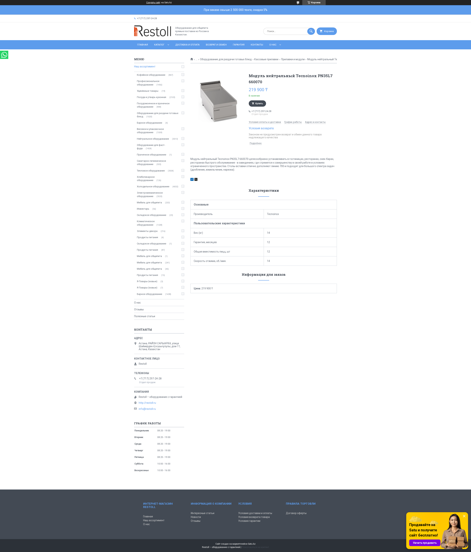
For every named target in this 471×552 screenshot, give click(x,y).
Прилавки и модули (293, 59)
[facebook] (192, 179)
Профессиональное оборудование (148, 83)
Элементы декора (147, 231)
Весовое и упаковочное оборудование (150, 131)
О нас (272, 44)
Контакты (257, 44)
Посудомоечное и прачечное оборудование (153, 105)
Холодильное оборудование (153, 186)
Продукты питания (147, 237)
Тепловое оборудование (151, 170)
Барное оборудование (149, 122)
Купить (259, 103)
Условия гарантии (249, 520)
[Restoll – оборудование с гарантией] (152, 35)
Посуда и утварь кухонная (151, 97)
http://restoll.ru (147, 402)
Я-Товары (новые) (147, 281)
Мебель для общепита (149, 202)
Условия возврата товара (254, 517)
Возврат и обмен (216, 44)
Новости (196, 517)
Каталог (159, 44)
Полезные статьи (144, 316)
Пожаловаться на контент (255, 547)
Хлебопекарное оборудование (146, 179)
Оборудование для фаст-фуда (151, 147)
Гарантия (239, 44)
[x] (195, 179)
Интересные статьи (202, 513)
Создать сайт (153, 2)
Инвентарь (143, 208)
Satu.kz (252, 544)
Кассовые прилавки (266, 59)
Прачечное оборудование (151, 154)
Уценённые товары (147, 91)
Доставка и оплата (187, 44)
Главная (142, 44)
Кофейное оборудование (151, 74)
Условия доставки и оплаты (255, 513)
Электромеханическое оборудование (150, 194)
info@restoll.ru (147, 408)
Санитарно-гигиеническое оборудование (151, 163)
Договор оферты (296, 513)
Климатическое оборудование (146, 223)
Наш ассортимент (144, 66)
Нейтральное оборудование (153, 138)
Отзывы (139, 309)
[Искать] (311, 31)
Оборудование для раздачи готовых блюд (226, 59)
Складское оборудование (151, 215)
